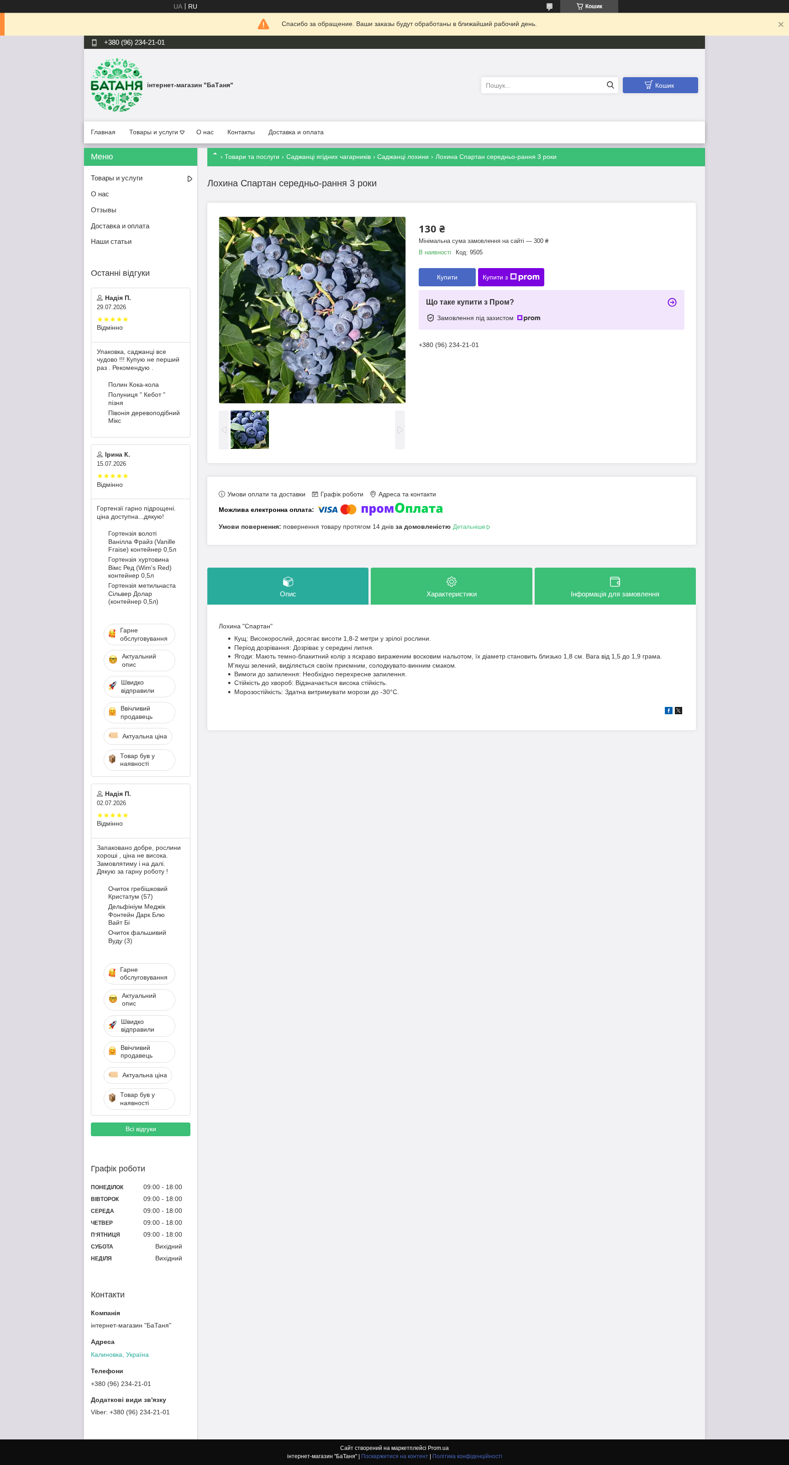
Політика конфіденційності (467, 1456)
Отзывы (103, 210)
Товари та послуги (252, 156)
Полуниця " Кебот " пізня (136, 398)
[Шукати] (610, 85)
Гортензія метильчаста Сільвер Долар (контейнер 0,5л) (142, 593)
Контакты (241, 132)
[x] (678, 712)
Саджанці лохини (403, 156)
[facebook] (669, 712)
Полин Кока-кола (133, 384)
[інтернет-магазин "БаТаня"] (116, 85)
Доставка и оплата (296, 132)
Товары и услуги (153, 132)
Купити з (495, 277)
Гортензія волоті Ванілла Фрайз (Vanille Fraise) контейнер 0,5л (142, 541)
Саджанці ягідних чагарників (328, 156)
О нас (205, 132)
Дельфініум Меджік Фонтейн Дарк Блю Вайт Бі (136, 914)
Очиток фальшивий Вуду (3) (137, 936)
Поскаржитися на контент (394, 1456)
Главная (103, 132)
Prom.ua (438, 1448)
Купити (447, 277)
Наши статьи (111, 241)
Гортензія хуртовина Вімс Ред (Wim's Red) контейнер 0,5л (140, 567)
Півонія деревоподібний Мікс (144, 417)
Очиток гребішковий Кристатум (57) (138, 893)
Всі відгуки (141, 1129)
